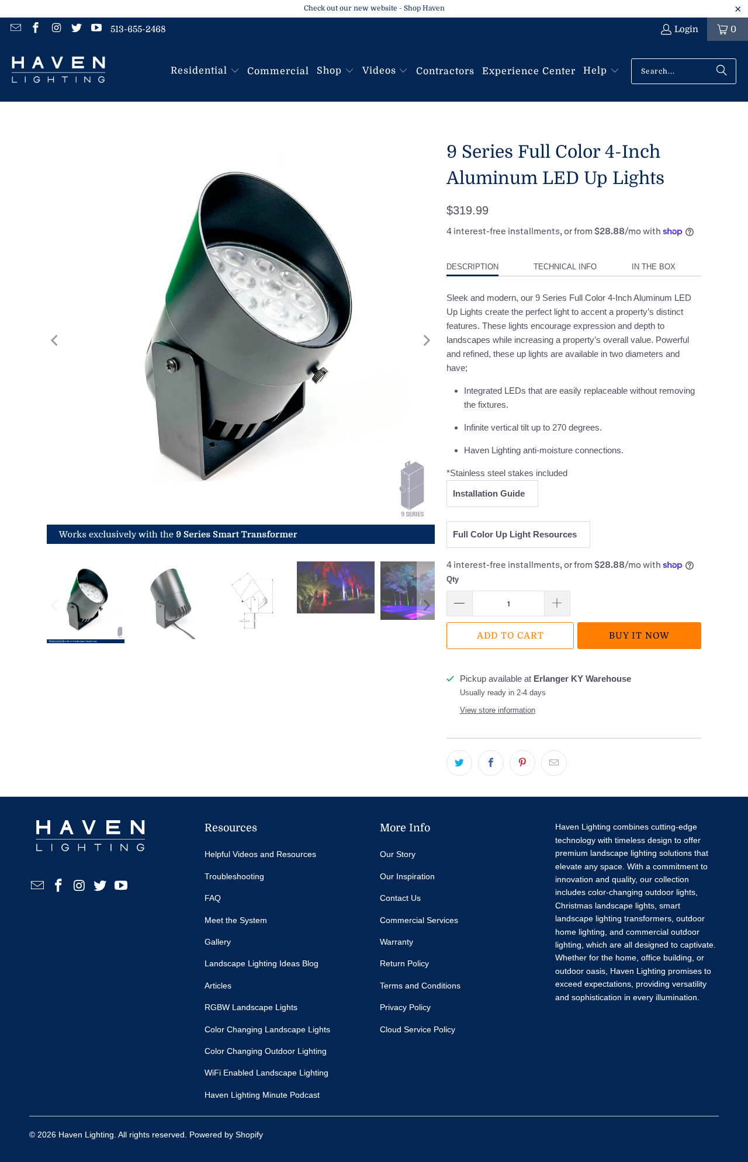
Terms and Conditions (420, 985)
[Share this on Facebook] (491, 763)
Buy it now (639, 635)
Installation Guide (491, 493)
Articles (218, 985)
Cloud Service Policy (417, 1029)
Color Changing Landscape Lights (267, 1029)
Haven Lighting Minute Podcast (262, 1094)
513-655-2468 (138, 29)
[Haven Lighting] (58, 71)
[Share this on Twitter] (459, 763)
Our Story (397, 854)
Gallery (218, 941)
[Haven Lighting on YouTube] (96, 29)
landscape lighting (623, 853)
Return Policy (404, 963)
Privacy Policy (405, 1007)
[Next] (426, 340)
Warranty (396, 941)
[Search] (721, 71)
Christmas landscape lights (604, 905)
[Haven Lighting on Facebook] (35, 29)
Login (686, 29)
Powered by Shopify (226, 1134)
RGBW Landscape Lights (251, 1007)
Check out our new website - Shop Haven (374, 8)
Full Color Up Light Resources (517, 534)
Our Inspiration (407, 876)
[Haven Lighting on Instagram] (55, 29)
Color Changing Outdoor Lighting (266, 1051)
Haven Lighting (86, 1134)
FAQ (213, 898)
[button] (205, 71)
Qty (452, 579)
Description (472, 266)
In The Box (654, 266)
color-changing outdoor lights (641, 892)
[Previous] (55, 340)
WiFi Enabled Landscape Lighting (266, 1072)
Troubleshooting (234, 876)
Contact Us (400, 898)
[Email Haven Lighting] (15, 29)
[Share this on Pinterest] (522, 763)
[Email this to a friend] (554, 763)
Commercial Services (419, 920)
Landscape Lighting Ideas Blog (261, 963)
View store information (497, 710)
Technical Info (565, 266)
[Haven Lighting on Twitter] (76, 29)
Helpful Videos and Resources (260, 854)
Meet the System (236, 920)
